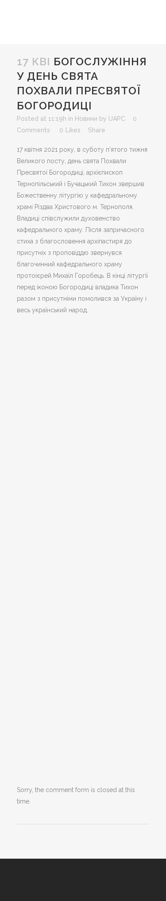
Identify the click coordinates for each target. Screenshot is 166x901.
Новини (86, 118)
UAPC (116, 118)
